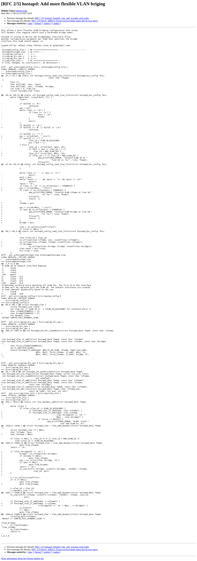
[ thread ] (38, 23)
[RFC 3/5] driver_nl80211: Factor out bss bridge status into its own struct (64, 21)
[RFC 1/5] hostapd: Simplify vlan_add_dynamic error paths (62, 18)
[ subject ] (47, 23)
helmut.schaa (21, 11)
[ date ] (30, 23)
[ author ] (56, 23)
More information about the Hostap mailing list (22, 558)
